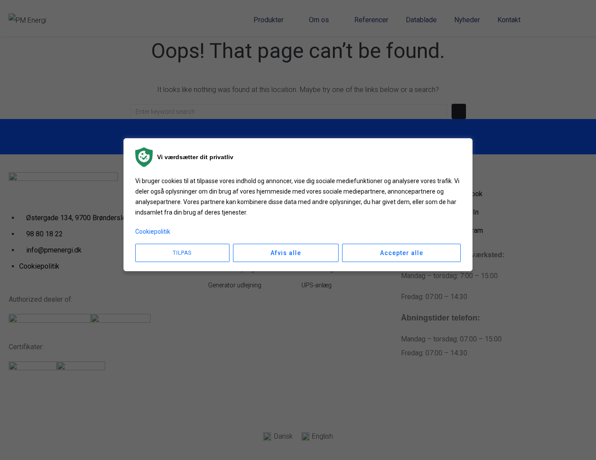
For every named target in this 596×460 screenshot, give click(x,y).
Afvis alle (286, 252)
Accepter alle (401, 252)
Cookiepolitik (152, 231)
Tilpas (182, 253)
